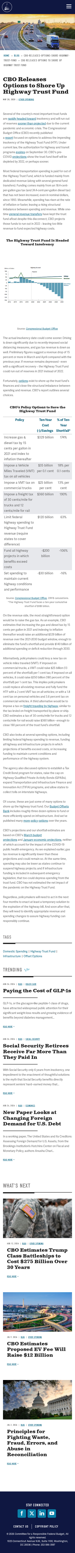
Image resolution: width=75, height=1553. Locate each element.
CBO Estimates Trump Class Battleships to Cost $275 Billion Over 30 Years (37, 1259)
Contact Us (20, 1526)
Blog (24, 1243)
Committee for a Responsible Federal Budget (7, 7)
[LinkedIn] (42, 1513)
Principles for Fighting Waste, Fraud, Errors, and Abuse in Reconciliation (32, 1443)
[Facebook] (22, 1513)
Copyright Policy (46, 1526)
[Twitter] (32, 1513)
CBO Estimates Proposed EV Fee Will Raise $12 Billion (36, 1350)
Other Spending (36, 1243)
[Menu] (69, 6)
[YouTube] (52, 1513)
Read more (8, 1159)
